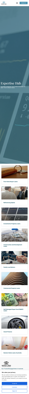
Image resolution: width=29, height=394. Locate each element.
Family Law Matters (9, 267)
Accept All (14, 383)
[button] (17, 3)
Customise (14, 387)
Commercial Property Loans (12, 288)
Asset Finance (8, 331)
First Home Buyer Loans (11, 181)
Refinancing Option (9, 202)
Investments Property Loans (12, 223)
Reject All (14, 391)
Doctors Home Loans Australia (13, 353)
